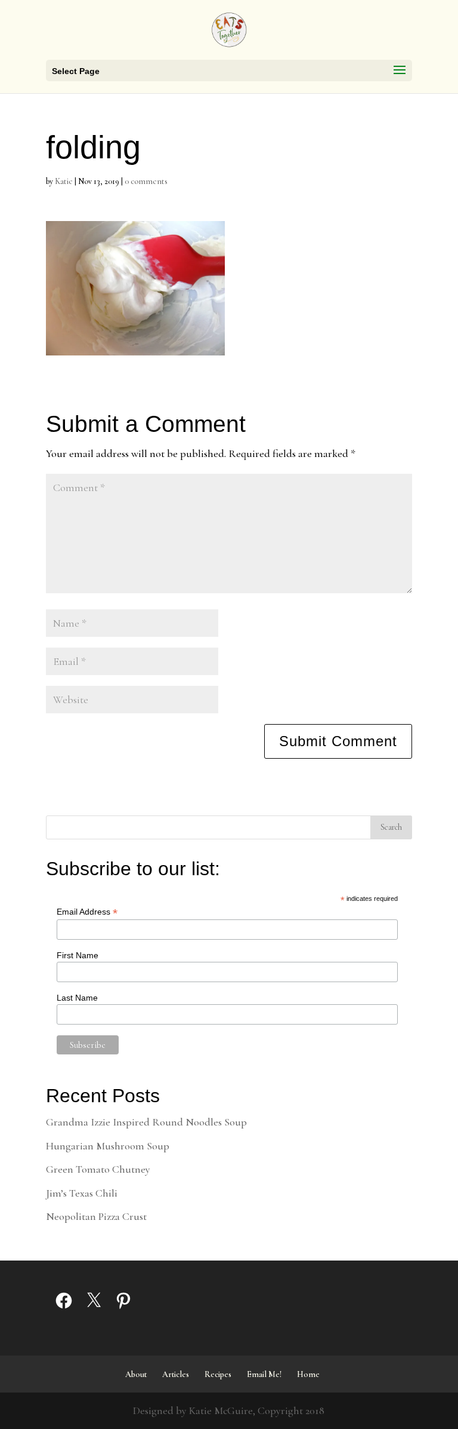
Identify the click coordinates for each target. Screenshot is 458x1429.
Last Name (77, 997)
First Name (77, 955)
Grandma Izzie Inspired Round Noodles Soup (146, 1122)
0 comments (146, 181)
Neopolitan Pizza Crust (96, 1216)
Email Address (87, 912)
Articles (175, 1374)
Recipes (218, 1374)
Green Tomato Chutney (98, 1169)
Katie (64, 181)
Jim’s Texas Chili (81, 1193)
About (136, 1374)
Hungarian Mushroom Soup (107, 1145)
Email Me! (264, 1374)
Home (308, 1374)
